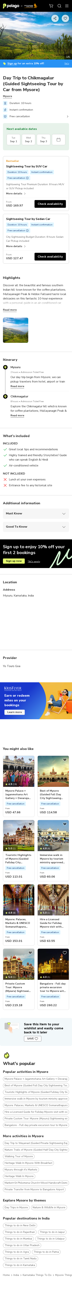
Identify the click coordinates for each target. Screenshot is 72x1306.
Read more (10, 310)
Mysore (7, 96)
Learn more (14, 712)
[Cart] (51, 6)
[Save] (30, 760)
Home (6, 1275)
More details (14, 193)
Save (30, 1038)
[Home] (20, 6)
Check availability (50, 204)
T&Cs (66, 63)
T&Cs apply (34, 561)
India (16, 1275)
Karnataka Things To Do (37, 1275)
